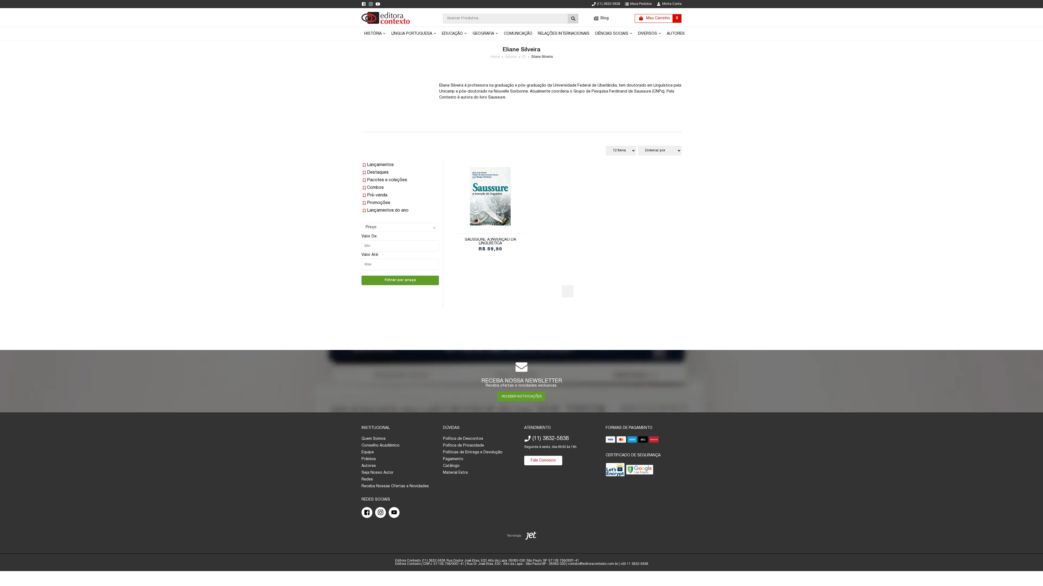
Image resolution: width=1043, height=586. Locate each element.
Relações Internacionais (563, 34)
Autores (676, 34)
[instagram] (371, 4)
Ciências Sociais (612, 34)
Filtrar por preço (400, 280)
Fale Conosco (543, 460)
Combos (375, 188)
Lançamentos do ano (388, 210)
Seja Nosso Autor (378, 472)
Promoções (378, 203)
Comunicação (518, 34)
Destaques (378, 172)
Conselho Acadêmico (381, 445)
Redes (367, 479)
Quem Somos (374, 439)
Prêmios (369, 459)
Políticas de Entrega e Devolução (472, 452)
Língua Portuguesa (412, 34)
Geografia (484, 34)
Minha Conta (671, 3)
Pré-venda (377, 195)
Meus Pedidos (641, 3)
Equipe (368, 452)
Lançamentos (380, 165)
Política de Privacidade (463, 445)
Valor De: (369, 236)
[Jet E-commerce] (522, 536)
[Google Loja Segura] (639, 471)
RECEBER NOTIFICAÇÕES (522, 396)
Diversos (648, 34)
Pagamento (453, 459)
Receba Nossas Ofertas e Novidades (395, 486)
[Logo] (386, 23)
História (373, 34)
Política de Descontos (463, 439)
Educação (453, 34)
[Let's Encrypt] (615, 471)
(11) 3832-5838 (608, 3)
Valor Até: (370, 255)
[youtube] (378, 4)
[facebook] (364, 4)
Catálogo (451, 466)
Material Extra (455, 472)
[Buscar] (573, 18)
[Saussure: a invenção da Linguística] (490, 196)
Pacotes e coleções (387, 180)
